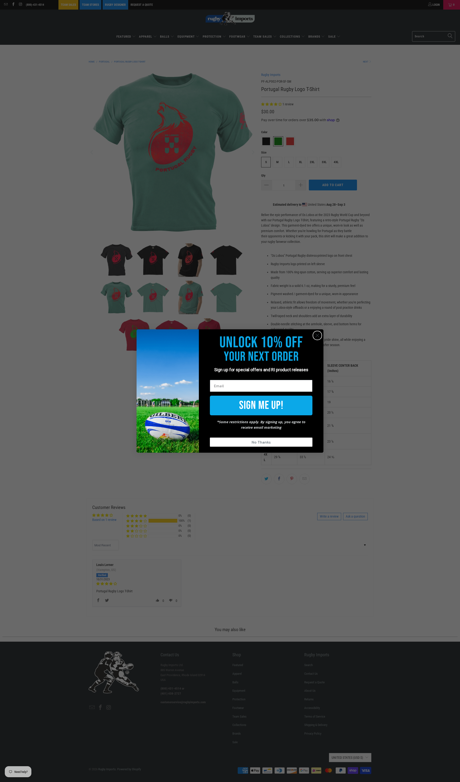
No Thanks (261, 442)
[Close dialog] (317, 335)
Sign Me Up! (261, 405)
